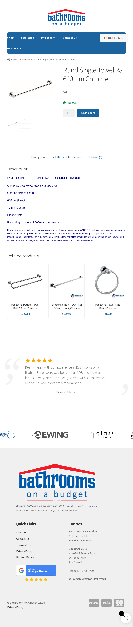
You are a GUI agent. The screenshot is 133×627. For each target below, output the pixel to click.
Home (14, 59)
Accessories (26, 59)
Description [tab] (38, 157)
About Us (21, 532)
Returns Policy (25, 557)
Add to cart (88, 113)
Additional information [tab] (67, 157)
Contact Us (70, 37)
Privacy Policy (24, 551)
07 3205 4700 (14, 48)
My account (48, 37)
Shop (10, 37)
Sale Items (27, 37)
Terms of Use (24, 545)
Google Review (38, 570)
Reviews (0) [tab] (95, 157)
